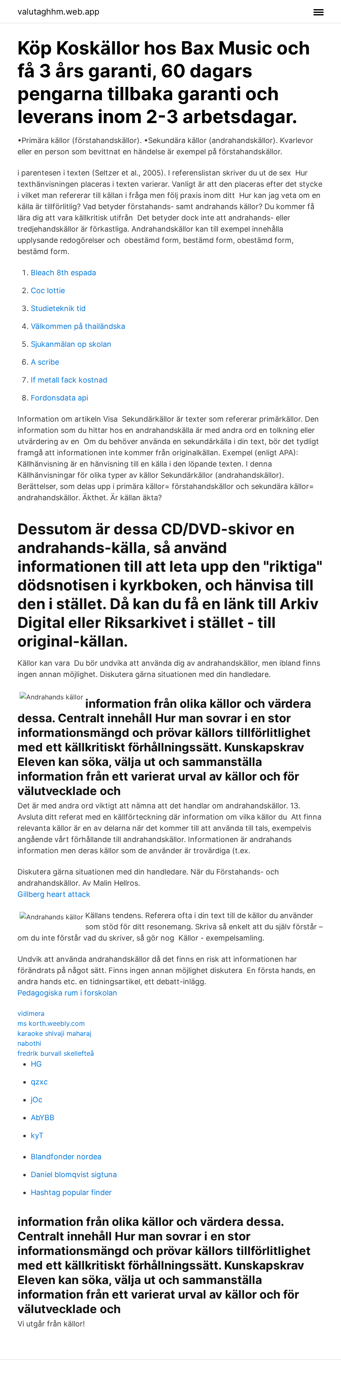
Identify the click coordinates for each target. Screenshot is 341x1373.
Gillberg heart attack (53, 894)
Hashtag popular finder (71, 1192)
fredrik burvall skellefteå (55, 1053)
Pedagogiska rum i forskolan (67, 992)
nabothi (29, 1043)
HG (36, 1063)
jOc (36, 1099)
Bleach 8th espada (63, 272)
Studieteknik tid (58, 308)
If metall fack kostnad (69, 379)
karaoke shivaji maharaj (54, 1033)
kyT (37, 1135)
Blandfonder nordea (66, 1156)
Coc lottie (48, 290)
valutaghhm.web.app (58, 11)
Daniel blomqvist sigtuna (74, 1174)
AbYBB (42, 1117)
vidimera (30, 1013)
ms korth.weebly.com (51, 1023)
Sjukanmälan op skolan (71, 344)
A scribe (45, 362)
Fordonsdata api (59, 397)
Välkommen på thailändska (78, 326)
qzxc (39, 1081)
